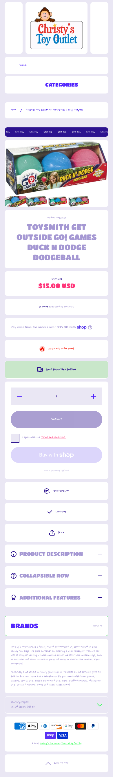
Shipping (43, 306)
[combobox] (56, 65)
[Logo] (56, 28)
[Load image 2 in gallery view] (36, 201)
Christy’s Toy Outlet (50, 743)
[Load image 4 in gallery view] (78, 201)
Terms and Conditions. (53, 437)
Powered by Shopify (71, 743)
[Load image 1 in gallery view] (15, 201)
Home (13, 110)
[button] (56, 532)
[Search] (11, 65)
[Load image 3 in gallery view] (57, 201)
